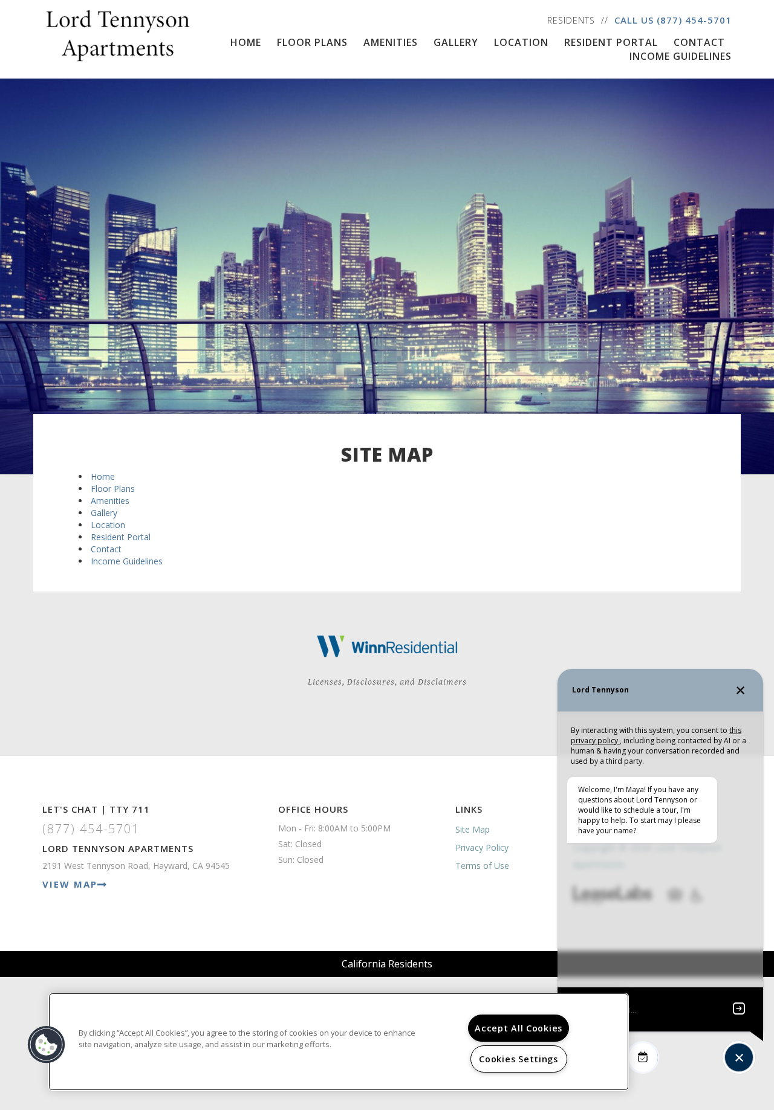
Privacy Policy (482, 847)
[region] (338, 1042)
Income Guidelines (680, 56)
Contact (699, 42)
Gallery (456, 42)
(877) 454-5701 (694, 20)
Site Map (472, 829)
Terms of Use (482, 865)
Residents (571, 20)
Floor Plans (312, 42)
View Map (69, 884)
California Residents (387, 963)
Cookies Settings (518, 1059)
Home (245, 42)
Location (521, 42)
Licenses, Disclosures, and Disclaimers (387, 682)
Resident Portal (611, 42)
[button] (46, 1044)
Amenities (390, 42)
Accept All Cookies (518, 1028)
